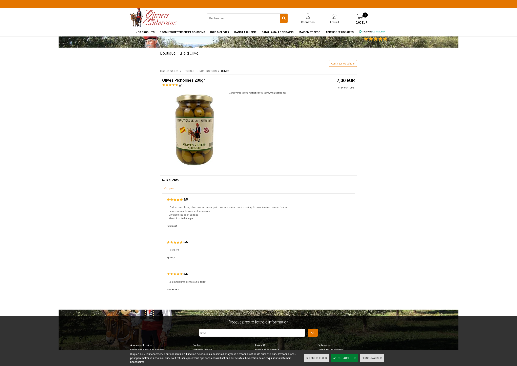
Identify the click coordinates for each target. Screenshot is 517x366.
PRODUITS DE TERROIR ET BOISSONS (182, 32)
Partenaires (324, 345)
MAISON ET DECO (309, 32)
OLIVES (225, 71)
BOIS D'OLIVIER (219, 32)
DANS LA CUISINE (245, 32)
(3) (180, 85)
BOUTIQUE (189, 71)
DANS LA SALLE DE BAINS (277, 32)
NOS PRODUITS (145, 32)
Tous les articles (169, 71)
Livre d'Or (260, 345)
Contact (197, 345)
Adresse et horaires (340, 32)
